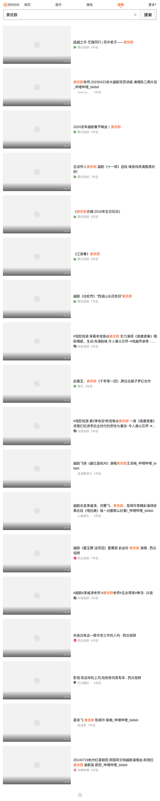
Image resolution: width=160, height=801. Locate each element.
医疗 (58, 4)
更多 (152, 4)
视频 (121, 4)
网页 (27, 4)
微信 (89, 4)
